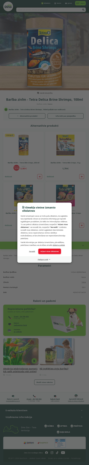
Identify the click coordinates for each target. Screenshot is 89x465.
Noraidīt (32, 251)
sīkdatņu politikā (59, 245)
